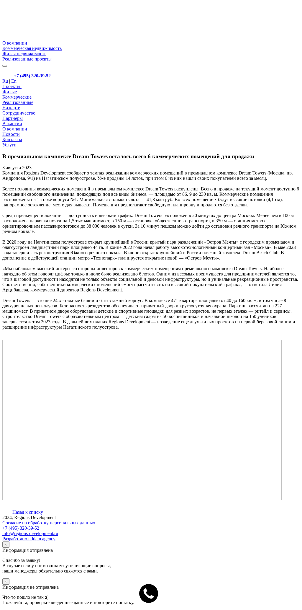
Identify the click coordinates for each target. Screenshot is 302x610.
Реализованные (17, 102)
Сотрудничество (19, 112)
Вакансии (12, 123)
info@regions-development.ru (30, 533)
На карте (11, 107)
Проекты (12, 86)
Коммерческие (17, 97)
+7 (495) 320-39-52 (32, 75)
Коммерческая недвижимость (32, 48)
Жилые (9, 91)
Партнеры (12, 118)
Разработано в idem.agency (28, 538)
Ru (5, 81)
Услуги (9, 144)
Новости (11, 134)
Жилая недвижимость (24, 53)
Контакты (12, 139)
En (14, 81)
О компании (14, 42)
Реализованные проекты (27, 58)
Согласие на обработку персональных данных (48, 522)
